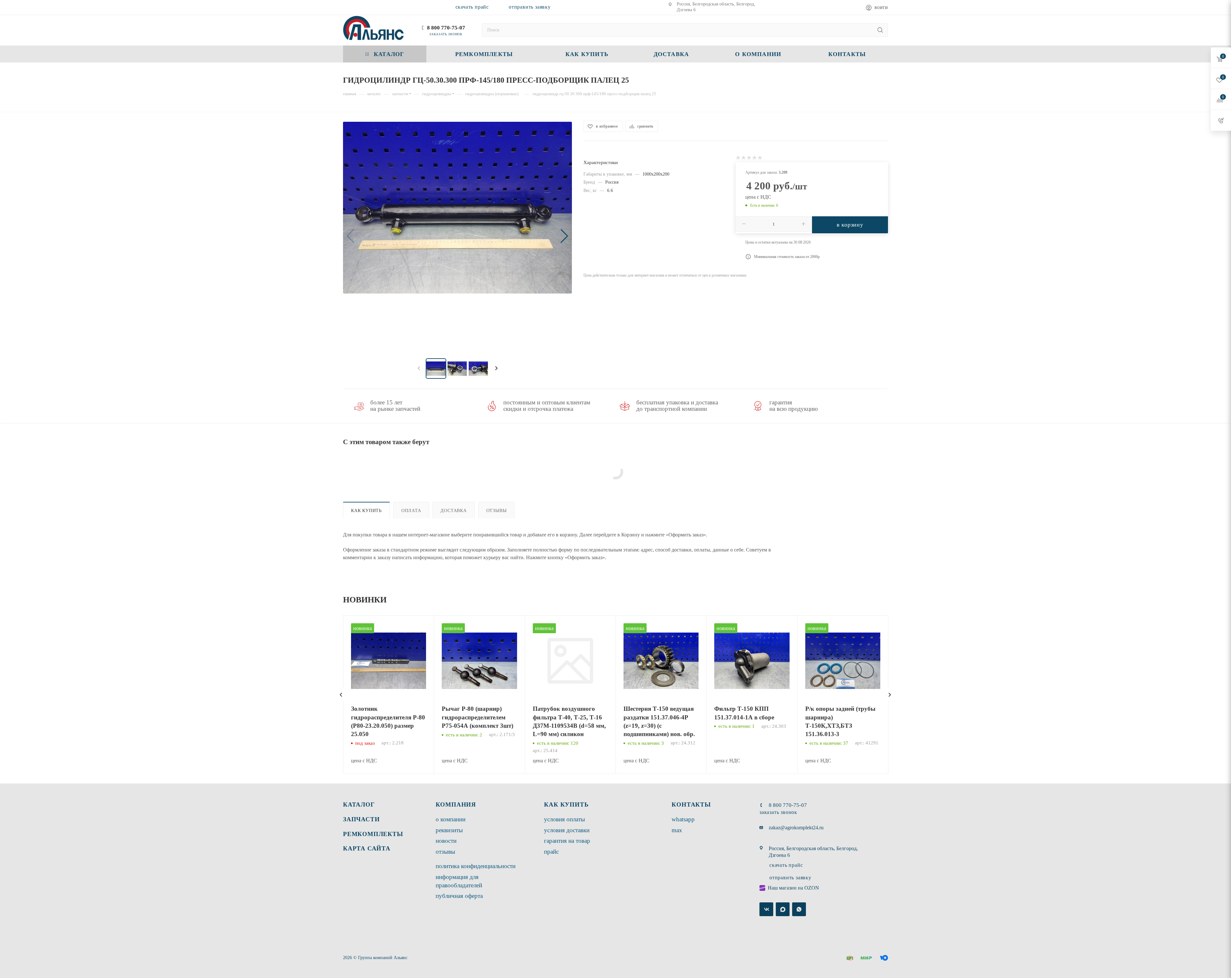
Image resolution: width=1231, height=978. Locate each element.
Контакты (691, 804)
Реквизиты (449, 830)
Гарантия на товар (567, 840)
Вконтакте (766, 909)
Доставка (453, 510)
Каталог (359, 804)
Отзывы (496, 510)
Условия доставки (567, 830)
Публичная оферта (459, 895)
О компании (450, 819)
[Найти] (880, 30)
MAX (677, 830)
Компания (456, 804)
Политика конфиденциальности (475, 866)
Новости (446, 840)
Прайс (551, 851)
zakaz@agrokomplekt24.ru (796, 827)
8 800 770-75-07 (446, 28)
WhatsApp (683, 819)
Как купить (366, 510)
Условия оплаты (564, 819)
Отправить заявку (530, 7)
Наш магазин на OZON (793, 888)
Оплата (411, 510)
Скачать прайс (472, 7)
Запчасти (361, 819)
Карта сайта (366, 848)
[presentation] (341, 694)
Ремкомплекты (373, 834)
